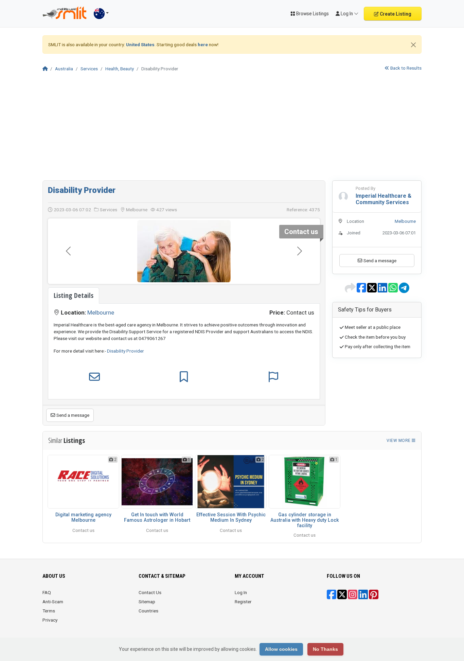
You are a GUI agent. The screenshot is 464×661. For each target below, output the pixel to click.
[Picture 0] (184, 275)
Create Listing (395, 14)
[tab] (73, 295)
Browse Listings (312, 13)
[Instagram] (352, 597)
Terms (48, 610)
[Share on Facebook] (362, 290)
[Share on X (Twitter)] (372, 290)
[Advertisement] (232, 129)
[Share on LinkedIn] (383, 290)
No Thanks (325, 649)
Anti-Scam (52, 601)
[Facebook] (331, 597)
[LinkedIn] (363, 597)
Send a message (72, 415)
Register (243, 601)
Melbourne (100, 312)
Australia (64, 68)
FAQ (46, 592)
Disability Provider (81, 190)
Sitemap (147, 601)
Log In (241, 592)
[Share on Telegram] (404, 290)
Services (89, 68)
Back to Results (405, 68)
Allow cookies (281, 649)
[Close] (413, 45)
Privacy (49, 620)
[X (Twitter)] (342, 597)
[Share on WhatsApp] (393, 290)
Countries (148, 610)
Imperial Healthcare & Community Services (383, 199)
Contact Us (150, 592)
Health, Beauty (119, 68)
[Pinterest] (373, 597)
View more (399, 440)
